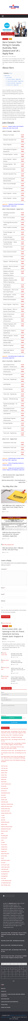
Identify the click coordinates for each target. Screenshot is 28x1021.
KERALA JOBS (4, 824)
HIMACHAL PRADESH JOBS (7, 804)
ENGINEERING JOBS (5, 793)
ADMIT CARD (4, 772)
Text (2, 703)
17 (3, 973)
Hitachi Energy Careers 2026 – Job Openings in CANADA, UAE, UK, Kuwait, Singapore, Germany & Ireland (18, 679)
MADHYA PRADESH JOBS (6, 826)
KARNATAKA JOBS (5, 822)
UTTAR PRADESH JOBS (6, 880)
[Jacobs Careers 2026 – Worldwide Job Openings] (5, 662)
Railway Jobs (4, 851)
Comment (4, 569)
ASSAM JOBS (4, 777)
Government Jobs (5, 998)
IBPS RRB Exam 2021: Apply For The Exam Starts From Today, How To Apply (13, 507)
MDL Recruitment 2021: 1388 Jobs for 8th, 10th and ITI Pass (12, 549)
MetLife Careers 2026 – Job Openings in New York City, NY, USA (18, 670)
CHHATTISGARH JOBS (6, 784)
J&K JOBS (3, 820)
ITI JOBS (3, 817)
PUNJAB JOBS (4, 849)
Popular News (4, 847)
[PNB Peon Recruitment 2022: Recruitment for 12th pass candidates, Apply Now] (14, 517)
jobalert (14, 56)
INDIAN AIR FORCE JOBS (6, 806)
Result (2, 858)
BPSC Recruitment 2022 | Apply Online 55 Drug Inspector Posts (13, 476)
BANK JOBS (3, 779)
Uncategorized (4, 876)
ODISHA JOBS (4, 838)
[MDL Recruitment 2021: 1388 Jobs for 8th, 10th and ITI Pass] (7, 544)
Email (3, 594)
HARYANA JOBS (4, 802)
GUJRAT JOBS (4, 799)
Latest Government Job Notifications (9, 1001)
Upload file (3, 715)
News (10, 626)
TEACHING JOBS (4, 869)
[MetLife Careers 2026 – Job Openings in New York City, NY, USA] (5, 671)
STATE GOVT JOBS (5, 864)
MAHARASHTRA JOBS (6, 829)
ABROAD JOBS (5, 626)
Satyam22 (13, 641)
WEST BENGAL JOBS (5, 885)
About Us (3, 988)
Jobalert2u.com (12, 903)
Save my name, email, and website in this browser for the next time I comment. (13, 611)
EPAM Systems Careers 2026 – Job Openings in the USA (13, 750)
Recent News (4, 856)
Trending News (4, 873)
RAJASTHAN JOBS (5, 853)
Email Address (4, 697)
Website (3, 601)
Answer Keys (4, 775)
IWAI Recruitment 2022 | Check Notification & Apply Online (13, 481)
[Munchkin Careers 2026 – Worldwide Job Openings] (5, 655)
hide (11, 73)
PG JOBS (3, 842)
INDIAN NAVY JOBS (5, 811)
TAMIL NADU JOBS (5, 867)
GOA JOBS (3, 795)
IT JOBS (2, 815)
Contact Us (3, 991)
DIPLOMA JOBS (4, 788)
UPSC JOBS (3, 878)
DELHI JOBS (3, 786)
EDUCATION (4, 790)
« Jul (13, 981)
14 (17, 970)
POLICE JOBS (4, 844)
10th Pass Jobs (4, 766)
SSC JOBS (3, 862)
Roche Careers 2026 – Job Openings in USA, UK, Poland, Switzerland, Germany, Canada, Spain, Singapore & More (13, 634)
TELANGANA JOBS (5, 871)
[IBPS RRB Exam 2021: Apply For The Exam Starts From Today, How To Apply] (14, 490)
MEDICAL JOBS (4, 831)
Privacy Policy (4, 1004)
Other (2, 840)
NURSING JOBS (4, 835)
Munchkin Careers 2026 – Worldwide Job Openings (17, 654)
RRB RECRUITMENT (5, 860)
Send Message (14, 722)
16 (25, 970)
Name (3, 588)
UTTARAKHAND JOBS (6, 882)
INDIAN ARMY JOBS (5, 808)
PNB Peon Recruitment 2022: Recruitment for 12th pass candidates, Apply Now (11, 534)
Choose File (11, 717)
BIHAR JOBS (3, 781)
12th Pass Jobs (4, 768)
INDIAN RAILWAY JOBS (6, 813)
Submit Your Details (5, 1007)
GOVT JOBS (3, 797)
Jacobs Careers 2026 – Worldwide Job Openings (16, 661)
